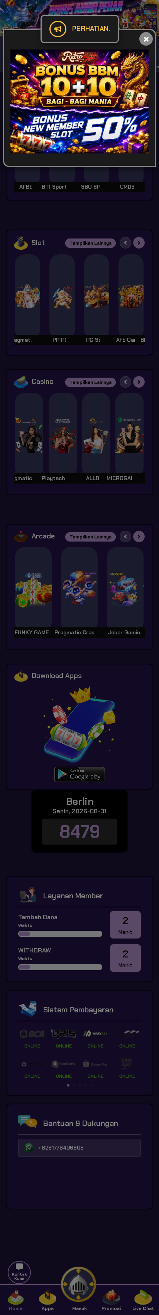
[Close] (146, 39)
